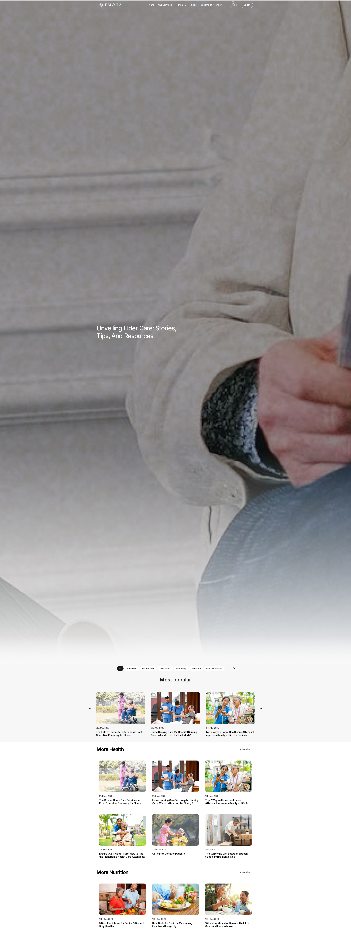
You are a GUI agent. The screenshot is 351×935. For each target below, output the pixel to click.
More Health (132, 668)
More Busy (196, 668)
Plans (151, 5)
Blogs (193, 5)
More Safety (181, 668)
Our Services (165, 5)
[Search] (234, 669)
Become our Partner (211, 5)
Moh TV (182, 5)
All (120, 668)
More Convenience (214, 668)
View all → (245, 749)
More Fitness (165, 668)
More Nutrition (148, 668)
